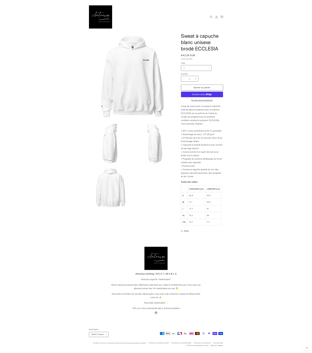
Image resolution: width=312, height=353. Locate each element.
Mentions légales (217, 345)
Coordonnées (218, 343)
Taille (183, 63)
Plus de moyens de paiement (202, 100)
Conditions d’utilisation (202, 343)
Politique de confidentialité (181, 343)
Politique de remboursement (159, 343)
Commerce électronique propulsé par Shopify (129, 343)
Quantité (184, 74)
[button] (211, 17)
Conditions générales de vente (197, 345)
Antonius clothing (106, 343)
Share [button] (186, 231)
